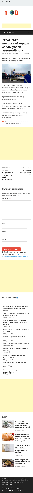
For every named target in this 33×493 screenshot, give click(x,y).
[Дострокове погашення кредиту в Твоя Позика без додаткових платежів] (8, 421)
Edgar (16, 53)
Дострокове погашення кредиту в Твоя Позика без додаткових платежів (23, 424)
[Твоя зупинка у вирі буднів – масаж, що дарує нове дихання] (8, 434)
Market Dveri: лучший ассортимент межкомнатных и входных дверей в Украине (15, 322)
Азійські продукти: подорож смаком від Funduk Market (22, 461)
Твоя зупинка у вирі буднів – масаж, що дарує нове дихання (22, 436)
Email (4, 231)
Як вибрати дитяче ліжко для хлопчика (16, 344)
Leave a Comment (24, 53)
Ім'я (4, 223)
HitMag (20, 490)
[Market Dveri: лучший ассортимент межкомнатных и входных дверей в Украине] (8, 445)
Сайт (4, 240)
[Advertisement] (17, 26)
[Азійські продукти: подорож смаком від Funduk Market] (8, 460)
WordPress (12, 490)
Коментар (6, 199)
